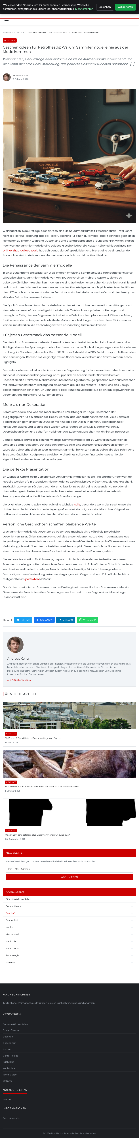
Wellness (7, 1081)
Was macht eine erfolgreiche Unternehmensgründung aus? (37, 834)
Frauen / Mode (11, 1030)
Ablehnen (105, 7)
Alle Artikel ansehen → (19, 680)
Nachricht (8, 1061)
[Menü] (6, 22)
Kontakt (7, 1099)
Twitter (25, 620)
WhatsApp (89, 620)
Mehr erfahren (84, 9)
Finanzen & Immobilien (15, 1024)
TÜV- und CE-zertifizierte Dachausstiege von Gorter (33, 738)
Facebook (46, 620)
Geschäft (20, 32)
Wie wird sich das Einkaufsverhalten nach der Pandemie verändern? (42, 786)
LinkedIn (68, 620)
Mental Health (10, 1055)
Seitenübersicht (11, 1118)
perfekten (32, 579)
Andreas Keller (18, 658)
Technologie (9, 1074)
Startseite (8, 32)
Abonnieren (69, 877)
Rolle (77, 504)
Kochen (7, 1049)
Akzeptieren (125, 7)
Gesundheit (9, 1043)
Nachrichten (9, 1068)
